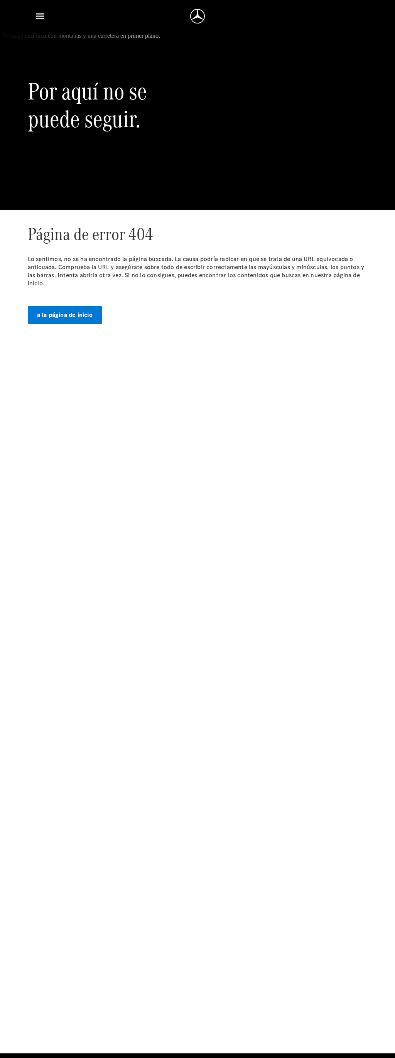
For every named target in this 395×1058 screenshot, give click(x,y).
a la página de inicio (65, 315)
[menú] (40, 16)
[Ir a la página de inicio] (197, 16)
